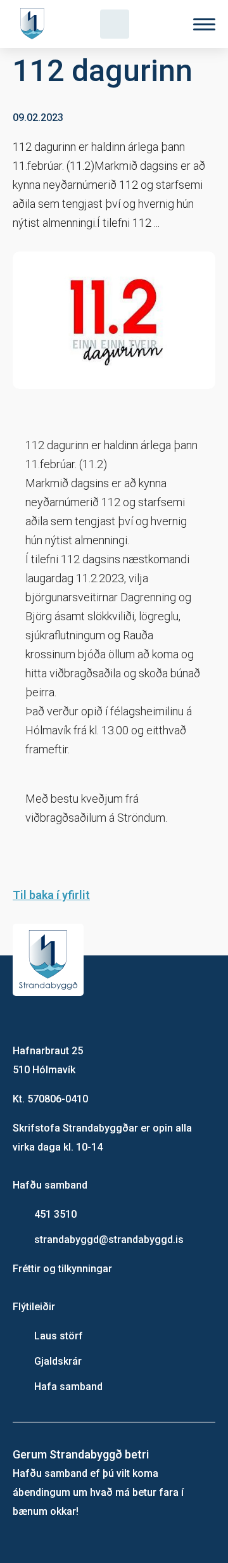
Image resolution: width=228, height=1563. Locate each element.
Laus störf (58, 1336)
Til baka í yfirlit (51, 895)
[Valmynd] (204, 24)
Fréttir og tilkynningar (62, 1269)
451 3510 (55, 1214)
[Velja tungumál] (159, 24)
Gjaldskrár (58, 1361)
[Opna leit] (114, 24)
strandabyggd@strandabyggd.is (109, 1240)
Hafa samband (68, 1387)
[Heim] (35, 24)
